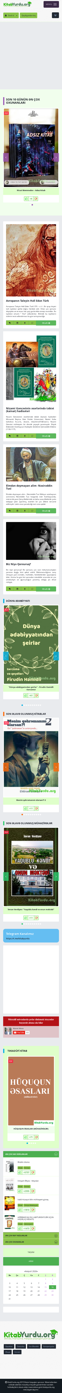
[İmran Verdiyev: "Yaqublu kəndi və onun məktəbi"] (31, 867)
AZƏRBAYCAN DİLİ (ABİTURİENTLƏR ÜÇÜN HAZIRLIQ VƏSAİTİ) (36, 1218)
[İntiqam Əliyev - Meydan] (10, 1185)
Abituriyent (28, 1224)
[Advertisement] (31, 54)
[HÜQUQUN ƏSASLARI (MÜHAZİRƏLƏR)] (31, 1091)
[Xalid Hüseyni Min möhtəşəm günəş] (10, 1203)
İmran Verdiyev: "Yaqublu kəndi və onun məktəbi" (31, 909)
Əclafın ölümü (24, 1162)
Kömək (17, 1352)
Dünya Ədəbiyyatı (31, 1205)
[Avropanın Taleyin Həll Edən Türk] (31, 260)
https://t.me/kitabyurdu (18, 938)
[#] (17, 4)
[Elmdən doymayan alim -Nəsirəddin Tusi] (31, 464)
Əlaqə (7, 1352)
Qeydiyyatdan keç (29, 15)
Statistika (20, 1346)
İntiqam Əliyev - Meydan (28, 1180)
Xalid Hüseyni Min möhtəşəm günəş (33, 1199)
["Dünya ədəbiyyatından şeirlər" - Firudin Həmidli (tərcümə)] (31, 644)
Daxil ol (11, 15)
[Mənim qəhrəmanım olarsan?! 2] (31, 757)
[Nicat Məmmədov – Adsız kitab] (31, 148)
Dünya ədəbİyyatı (18, 601)
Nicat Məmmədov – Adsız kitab (31, 190)
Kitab (20, 1168)
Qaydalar (9, 1346)
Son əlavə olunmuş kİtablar (26, 714)
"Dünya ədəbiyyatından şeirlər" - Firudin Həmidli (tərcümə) (31, 688)
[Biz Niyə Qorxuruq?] (31, 541)
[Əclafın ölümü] (10, 1166)
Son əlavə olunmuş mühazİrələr (29, 823)
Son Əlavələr (34, 1346)
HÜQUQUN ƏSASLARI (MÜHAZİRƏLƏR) (31, 1129)
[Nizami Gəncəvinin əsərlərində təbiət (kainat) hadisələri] (31, 369)
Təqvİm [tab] (31, 1252)
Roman (27, 1168)
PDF (6, 113)
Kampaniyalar (48, 1346)
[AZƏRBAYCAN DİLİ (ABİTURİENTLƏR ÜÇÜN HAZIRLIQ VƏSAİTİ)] (10, 1222)
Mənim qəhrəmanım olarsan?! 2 (31, 800)
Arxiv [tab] (31, 1261)
